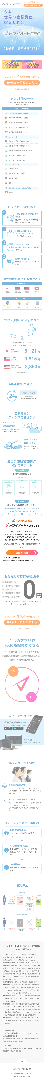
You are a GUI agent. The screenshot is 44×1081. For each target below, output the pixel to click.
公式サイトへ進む (22, 553)
